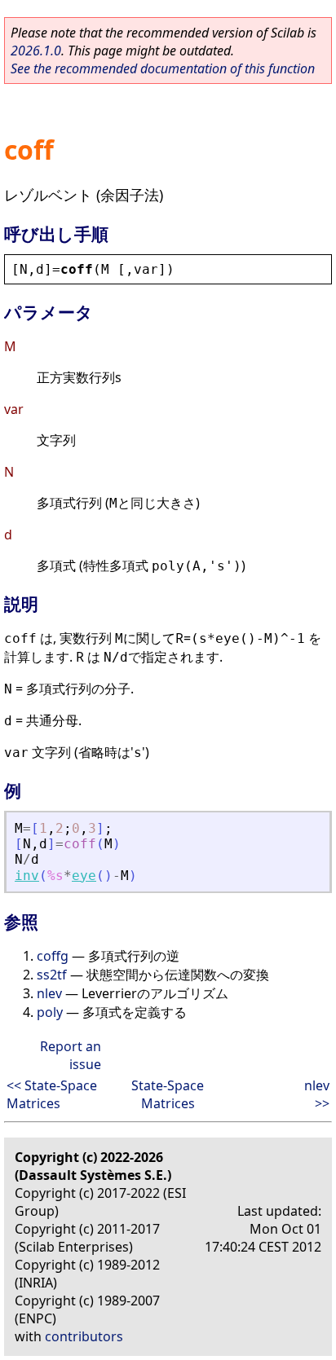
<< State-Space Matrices (52, 1094)
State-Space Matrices (167, 1094)
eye (84, 875)
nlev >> (316, 1094)
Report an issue (70, 1055)
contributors (84, 1336)
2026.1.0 (36, 50)
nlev (49, 993)
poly (50, 1012)
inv (27, 875)
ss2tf (52, 975)
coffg (53, 956)
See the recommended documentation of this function (163, 68)
